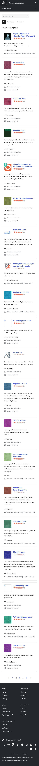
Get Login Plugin (19, 521)
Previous (8, 678)
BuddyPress (7, 731)
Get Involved (25, 705)
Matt (4, 725)
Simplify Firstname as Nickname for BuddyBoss (23, 165)
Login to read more (21, 292)
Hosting (4, 695)
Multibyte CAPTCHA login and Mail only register (23, 265)
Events (22, 708)
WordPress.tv (7, 715)
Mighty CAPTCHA (20, 384)
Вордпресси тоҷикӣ (13, 740)
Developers (6, 712)
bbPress (6, 728)
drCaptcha (17, 352)
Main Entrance (19, 552)
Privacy (4, 699)
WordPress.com (8, 721)
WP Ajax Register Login (22, 617)
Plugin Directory (7, 8)
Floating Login (19, 130)
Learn (4, 705)
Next (30, 678)
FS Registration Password (23, 198)
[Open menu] (36, 3)
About (4, 689)
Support (4, 708)
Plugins (22, 695)
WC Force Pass (19, 99)
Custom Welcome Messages (20, 455)
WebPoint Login (19, 645)
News (4, 692)
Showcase (24, 689)
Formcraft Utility (19, 230)
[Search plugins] (27, 16)
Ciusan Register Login (22, 321)
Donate (24, 712)
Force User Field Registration (20, 489)
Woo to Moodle (19, 420)
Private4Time (18, 62)
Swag (23, 715)
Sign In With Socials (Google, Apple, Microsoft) (24, 35)
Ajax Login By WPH (20, 585)
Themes (23, 692)
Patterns (23, 699)
